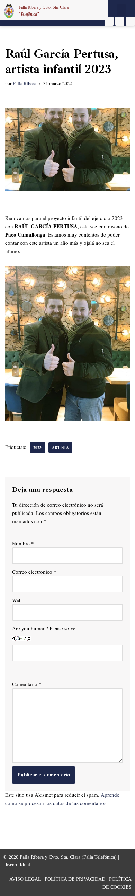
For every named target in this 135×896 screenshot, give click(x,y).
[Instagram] (119, 21)
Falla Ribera (24, 83)
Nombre (23, 543)
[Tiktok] (130, 21)
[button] (121, 10)
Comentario (27, 684)
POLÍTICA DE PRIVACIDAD (75, 879)
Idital (25, 864)
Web (17, 600)
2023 (37, 447)
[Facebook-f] (109, 21)
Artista (60, 447)
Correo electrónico (34, 571)
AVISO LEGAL (25, 879)
